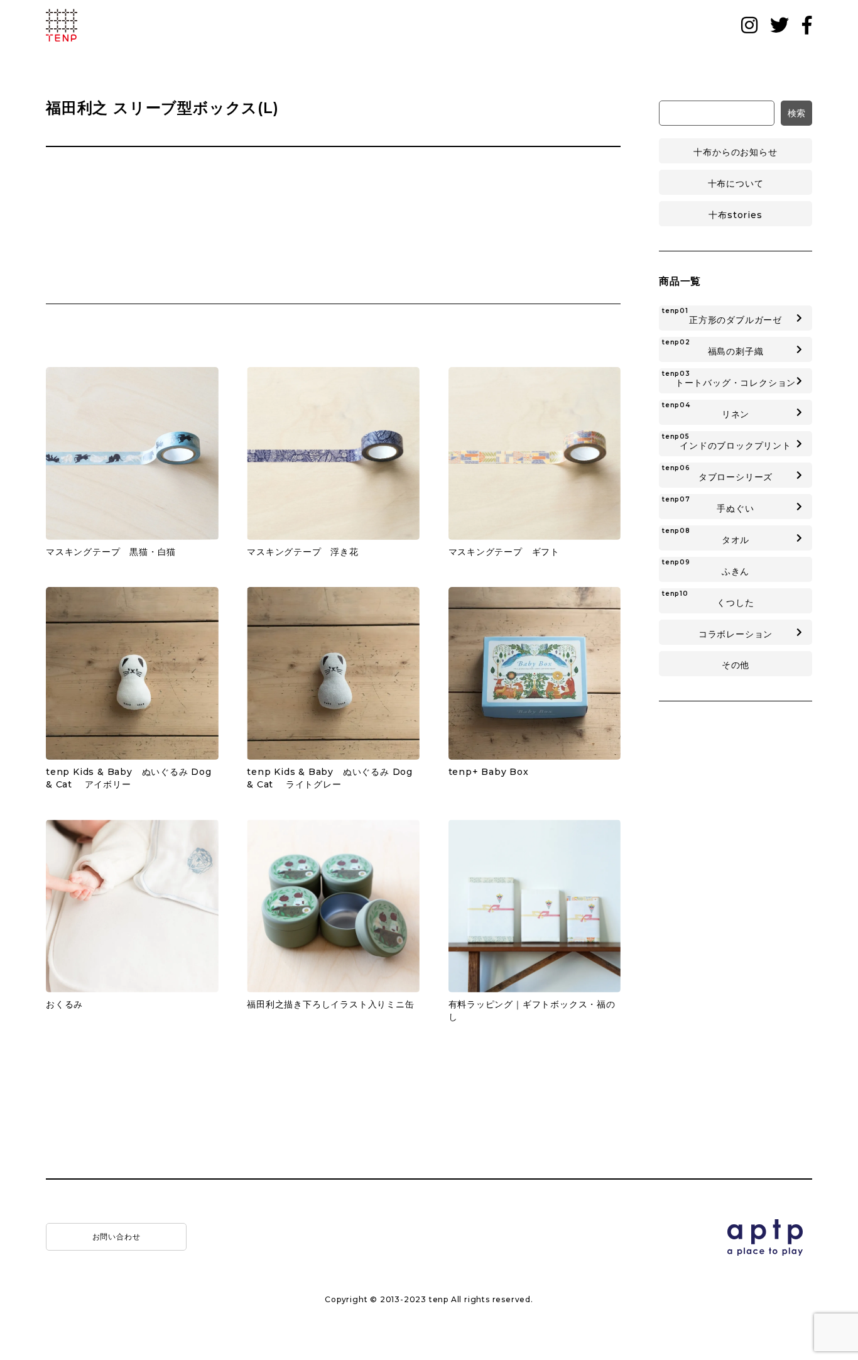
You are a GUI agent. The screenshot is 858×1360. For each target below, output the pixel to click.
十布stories (735, 215)
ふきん (705, 567)
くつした (708, 599)
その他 (735, 665)
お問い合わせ (116, 1236)
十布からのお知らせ (735, 152)
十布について (736, 183)
